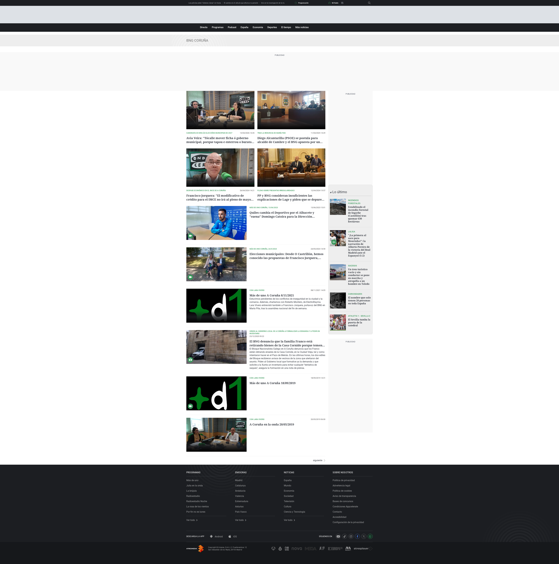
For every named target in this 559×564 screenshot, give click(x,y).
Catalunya (240, 485)
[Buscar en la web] (369, 3)
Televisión (289, 501)
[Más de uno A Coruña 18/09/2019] (216, 393)
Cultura (287, 506)
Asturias (239, 506)
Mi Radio (335, 3)
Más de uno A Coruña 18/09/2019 (273, 383)
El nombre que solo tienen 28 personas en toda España (359, 300)
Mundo (287, 485)
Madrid (238, 480)
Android (218, 536)
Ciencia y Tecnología (294, 511)
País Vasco (241, 511)
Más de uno (192, 480)
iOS (235, 536)
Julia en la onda (194, 485)
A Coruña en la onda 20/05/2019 (272, 424)
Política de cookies (342, 490)
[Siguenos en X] (363, 536)
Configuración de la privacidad (348, 522)
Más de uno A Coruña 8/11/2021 (272, 295)
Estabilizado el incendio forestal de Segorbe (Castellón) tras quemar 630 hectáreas (358, 214)
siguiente (317, 460)
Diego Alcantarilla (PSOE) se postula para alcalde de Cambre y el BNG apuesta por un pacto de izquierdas (288, 142)
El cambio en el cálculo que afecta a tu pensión (241, 3)
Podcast (232, 27)
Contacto (337, 511)
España (244, 27)
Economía (258, 27)
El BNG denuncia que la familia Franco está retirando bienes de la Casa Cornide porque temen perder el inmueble (286, 345)
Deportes (272, 27)
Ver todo (190, 520)
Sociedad (288, 496)
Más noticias (302, 27)
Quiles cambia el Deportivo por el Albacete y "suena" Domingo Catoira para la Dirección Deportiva (282, 216)
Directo (203, 27)
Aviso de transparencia (344, 496)
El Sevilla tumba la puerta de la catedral (359, 322)
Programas (217, 27)
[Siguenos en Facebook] (357, 536)
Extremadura (241, 501)
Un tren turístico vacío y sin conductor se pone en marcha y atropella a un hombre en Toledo (358, 276)
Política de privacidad (344, 480)
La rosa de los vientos (197, 506)
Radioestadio (193, 496)
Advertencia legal (341, 485)
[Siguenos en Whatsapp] (370, 536)
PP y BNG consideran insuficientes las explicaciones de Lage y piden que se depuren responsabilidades (290, 199)
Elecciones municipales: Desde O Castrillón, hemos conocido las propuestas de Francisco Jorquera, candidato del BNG (286, 258)
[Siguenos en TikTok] (344, 536)
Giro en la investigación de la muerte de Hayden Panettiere (282, 3)
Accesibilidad (339, 517)
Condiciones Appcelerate (345, 506)
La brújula (191, 490)
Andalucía (240, 490)
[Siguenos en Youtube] (338, 536)
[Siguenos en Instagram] (351, 536)
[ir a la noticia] (338, 207)
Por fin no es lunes (195, 511)
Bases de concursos (343, 501)
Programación (303, 3)
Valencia (239, 496)
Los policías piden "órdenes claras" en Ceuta (205, 3)
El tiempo (286, 27)
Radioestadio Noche (196, 501)
